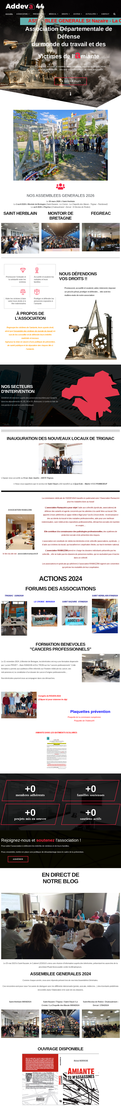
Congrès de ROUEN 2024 (49, 696)
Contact (105, 14)
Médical (52, 14)
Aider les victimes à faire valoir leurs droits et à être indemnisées (15, 301)
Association (22, 14)
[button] (70, 81)
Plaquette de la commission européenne (84, 717)
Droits (65, 14)
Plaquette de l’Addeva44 (84, 721)
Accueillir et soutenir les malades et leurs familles (44, 279)
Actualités (91, 14)
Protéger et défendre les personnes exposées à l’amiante (44, 301)
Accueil (9, 14)
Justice (76, 14)
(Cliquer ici (43, 699)
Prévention (38, 14)
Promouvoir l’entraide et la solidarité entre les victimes (16, 279)
